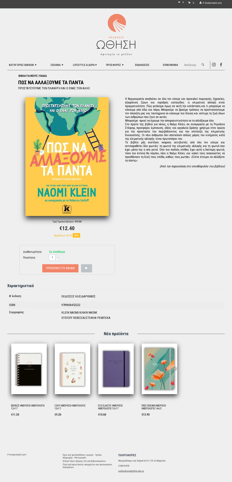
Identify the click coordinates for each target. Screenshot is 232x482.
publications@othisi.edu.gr (131, 471)
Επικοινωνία (170, 65)
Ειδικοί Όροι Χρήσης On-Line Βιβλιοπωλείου (84, 461)
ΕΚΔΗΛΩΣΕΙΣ (142, 65)
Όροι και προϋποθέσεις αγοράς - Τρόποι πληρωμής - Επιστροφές (82, 456)
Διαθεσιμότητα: (32, 252)
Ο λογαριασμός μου (16, 454)
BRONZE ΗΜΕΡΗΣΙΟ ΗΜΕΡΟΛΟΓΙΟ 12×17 (28, 407)
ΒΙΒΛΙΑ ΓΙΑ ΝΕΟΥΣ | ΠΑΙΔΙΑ (32, 75)
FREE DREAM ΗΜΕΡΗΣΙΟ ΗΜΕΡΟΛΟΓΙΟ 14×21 (154, 407)
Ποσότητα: (29, 257)
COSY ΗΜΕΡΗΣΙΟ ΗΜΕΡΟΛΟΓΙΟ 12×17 (70, 407)
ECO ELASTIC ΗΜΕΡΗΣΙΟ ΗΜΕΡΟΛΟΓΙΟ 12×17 (110, 407)
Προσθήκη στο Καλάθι (60, 268)
